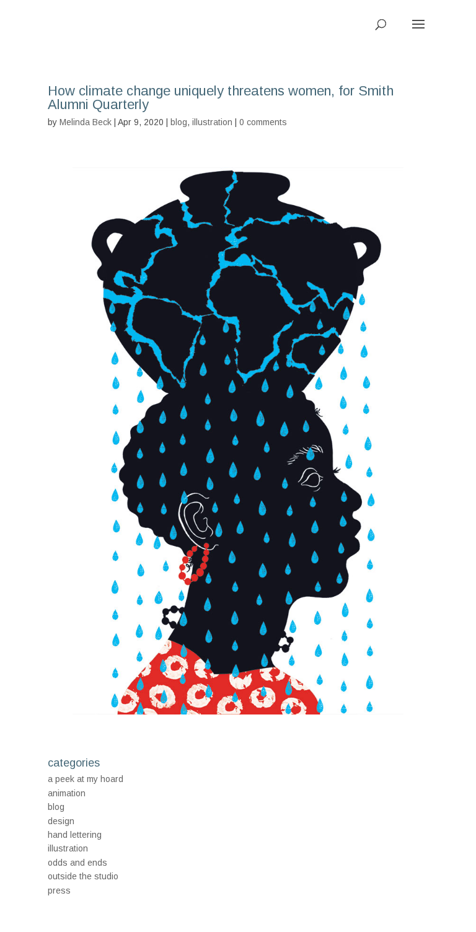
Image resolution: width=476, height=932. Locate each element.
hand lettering (75, 835)
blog (178, 122)
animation (67, 793)
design (61, 821)
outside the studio (83, 876)
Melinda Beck (86, 122)
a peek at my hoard (85, 779)
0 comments (263, 122)
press (59, 890)
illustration (212, 122)
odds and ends (77, 863)
